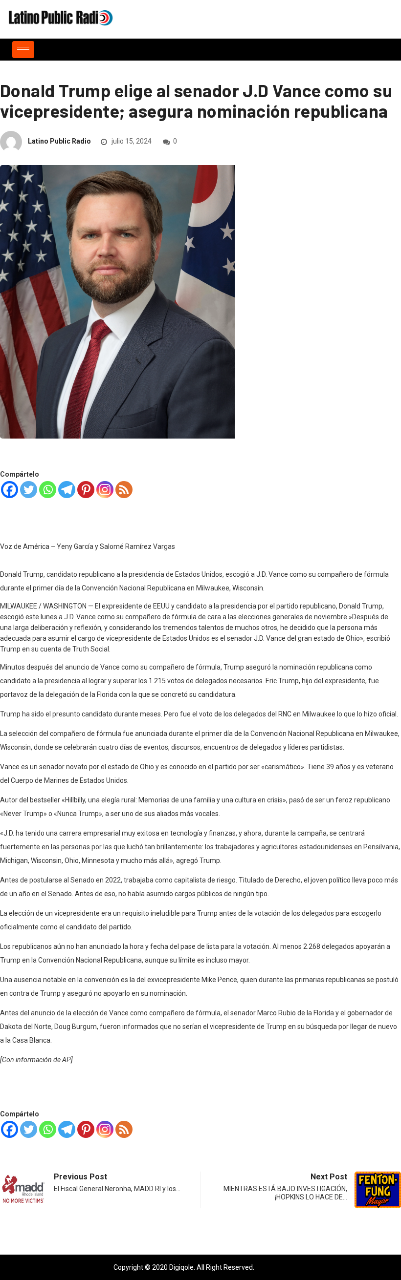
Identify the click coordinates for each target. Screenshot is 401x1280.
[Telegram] (66, 489)
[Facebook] (9, 489)
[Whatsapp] (47, 489)
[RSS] (124, 489)
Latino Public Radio (59, 141)
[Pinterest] (85, 489)
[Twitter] (28, 489)
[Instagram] (104, 489)
